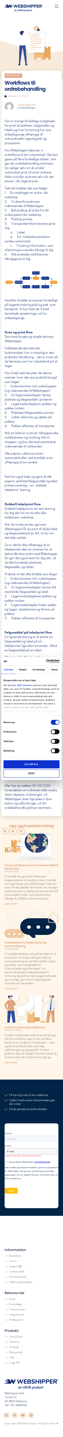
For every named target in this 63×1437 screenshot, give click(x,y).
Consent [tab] (8, 669)
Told (11, 1357)
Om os (13, 1261)
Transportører (17, 1309)
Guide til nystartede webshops (25, 1027)
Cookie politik (16, 1272)
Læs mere (11, 903)
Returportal (15, 1352)
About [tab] (54, 669)
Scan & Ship (16, 1337)
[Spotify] (31, 1415)
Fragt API (14, 1363)
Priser (12, 1299)
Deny (31, 773)
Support (14, 1266)
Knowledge (15, 1304)
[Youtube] (23, 1415)
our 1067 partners (22, 685)
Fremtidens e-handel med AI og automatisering (25, 944)
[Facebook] (14, 1415)
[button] (56, 7)
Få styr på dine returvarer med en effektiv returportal (31, 867)
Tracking (14, 1347)
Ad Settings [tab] (38, 669)
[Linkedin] (6, 1415)
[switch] (55, 732)
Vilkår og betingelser (21, 1282)
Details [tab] (23, 669)
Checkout (14, 1342)
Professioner (16, 1320)
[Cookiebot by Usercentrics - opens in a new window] (46, 661)
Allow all (31, 764)
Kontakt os (15, 1256)
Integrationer (16, 1315)
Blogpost (13, 75)
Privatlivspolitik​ (17, 1277)
